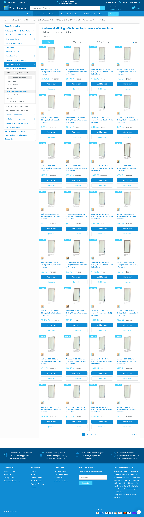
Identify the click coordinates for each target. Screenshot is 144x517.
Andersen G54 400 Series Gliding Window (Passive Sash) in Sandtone (76, 71)
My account (114, 9)
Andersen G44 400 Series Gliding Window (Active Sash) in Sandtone (127, 409)
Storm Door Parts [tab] (11, 56)
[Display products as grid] (133, 42)
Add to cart (51, 84)
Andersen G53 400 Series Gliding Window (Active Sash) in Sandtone (127, 361)
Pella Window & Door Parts (69, 14)
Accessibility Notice (61, 481)
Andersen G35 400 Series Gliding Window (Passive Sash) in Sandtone (127, 71)
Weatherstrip (11, 98)
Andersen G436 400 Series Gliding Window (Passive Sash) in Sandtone (76, 216)
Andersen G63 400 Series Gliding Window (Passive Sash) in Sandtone (102, 120)
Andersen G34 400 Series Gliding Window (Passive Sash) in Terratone (76, 313)
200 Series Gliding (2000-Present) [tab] (17, 106)
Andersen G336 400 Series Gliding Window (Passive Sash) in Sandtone (102, 71)
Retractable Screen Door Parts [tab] (16, 60)
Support (34, 487)
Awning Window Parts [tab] (13, 52)
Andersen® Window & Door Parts (45, 14)
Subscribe (86, 483)
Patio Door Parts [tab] (11, 47)
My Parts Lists (36, 481)
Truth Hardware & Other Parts (93, 14)
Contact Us (113, 14)
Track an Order (111, 2)
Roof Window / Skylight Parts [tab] (15, 119)
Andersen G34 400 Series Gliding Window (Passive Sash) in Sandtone (51, 264)
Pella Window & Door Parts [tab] (15, 131)
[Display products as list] (136, 42)
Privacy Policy (9, 478)
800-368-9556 (68, 1)
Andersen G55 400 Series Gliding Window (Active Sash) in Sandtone (101, 361)
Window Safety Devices (14, 95)
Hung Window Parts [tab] (12, 39)
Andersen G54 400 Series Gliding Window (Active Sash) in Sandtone (51, 409)
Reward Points (36, 478)
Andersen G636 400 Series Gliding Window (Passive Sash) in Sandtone (76, 120)
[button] (139, 512)
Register (34, 474)
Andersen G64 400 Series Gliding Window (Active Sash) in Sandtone (101, 313)
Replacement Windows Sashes (94, 20)
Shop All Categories (19, 78)
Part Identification (61, 474)
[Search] (102, 8)
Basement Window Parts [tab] (14, 115)
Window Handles (12, 85)
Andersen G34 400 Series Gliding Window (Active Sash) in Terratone (127, 168)
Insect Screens (11, 81)
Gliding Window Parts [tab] (13, 64)
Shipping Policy (9, 471)
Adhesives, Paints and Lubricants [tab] (17, 123)
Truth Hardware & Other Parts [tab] (16, 135)
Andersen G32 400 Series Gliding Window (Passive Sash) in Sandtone (127, 313)
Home (29, 14)
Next (133, 434)
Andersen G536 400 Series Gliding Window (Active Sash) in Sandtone (76, 409)
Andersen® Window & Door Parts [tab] (17, 31)
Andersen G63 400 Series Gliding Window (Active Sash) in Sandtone (51, 361)
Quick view (51, 89)
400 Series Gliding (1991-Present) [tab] (17, 73)
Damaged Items (60, 471)
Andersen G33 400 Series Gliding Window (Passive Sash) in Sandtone (102, 264)
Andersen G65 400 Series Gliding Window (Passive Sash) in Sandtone (51, 71)
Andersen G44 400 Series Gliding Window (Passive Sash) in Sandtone (51, 216)
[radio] (42, 64)
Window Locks (11, 88)
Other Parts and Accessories (16, 101)
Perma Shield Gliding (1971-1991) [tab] (17, 110)
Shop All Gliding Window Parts (16, 69)
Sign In (33, 471)
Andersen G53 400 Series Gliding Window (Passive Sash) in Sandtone (51, 168)
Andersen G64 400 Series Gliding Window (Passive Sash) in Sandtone (51, 120)
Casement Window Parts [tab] (14, 43)
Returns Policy (9, 474)
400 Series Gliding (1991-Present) (68, 20)
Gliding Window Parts (46, 20)
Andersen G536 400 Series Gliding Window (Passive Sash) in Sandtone (76, 168)
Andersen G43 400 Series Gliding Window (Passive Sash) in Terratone (127, 264)
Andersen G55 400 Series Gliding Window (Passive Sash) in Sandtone (127, 120)
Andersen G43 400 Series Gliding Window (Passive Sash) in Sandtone (102, 216)
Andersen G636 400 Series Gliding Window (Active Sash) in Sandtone (76, 361)
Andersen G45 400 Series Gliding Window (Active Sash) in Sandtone (101, 409)
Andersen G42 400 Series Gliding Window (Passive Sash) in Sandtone (127, 216)
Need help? (134, 2)
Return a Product (37, 484)
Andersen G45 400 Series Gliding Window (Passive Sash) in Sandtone (102, 168)
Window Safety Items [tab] (13, 127)
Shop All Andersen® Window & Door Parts (20, 35)
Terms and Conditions (12, 481)
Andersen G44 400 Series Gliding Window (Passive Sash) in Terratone (76, 264)
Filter (49, 42)
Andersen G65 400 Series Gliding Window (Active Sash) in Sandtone (51, 313)
